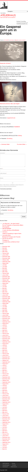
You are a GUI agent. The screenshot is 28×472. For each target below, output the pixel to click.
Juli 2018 (4, 345)
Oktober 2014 (5, 420)
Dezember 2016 (6, 377)
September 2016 (6, 382)
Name (1, 168)
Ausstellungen (6, 465)
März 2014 (4, 432)
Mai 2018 (4, 348)
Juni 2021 (4, 286)
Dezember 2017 (6, 357)
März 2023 (4, 251)
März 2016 (4, 392)
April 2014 (4, 430)
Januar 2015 (5, 415)
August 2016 (5, 383)
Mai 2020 (4, 308)
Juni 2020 (4, 306)
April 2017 (4, 370)
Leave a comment (22, 40)
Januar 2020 (5, 315)
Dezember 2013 (6, 437)
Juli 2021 (4, 285)
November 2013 (6, 439)
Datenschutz (14, 466)
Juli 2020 (4, 305)
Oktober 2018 (5, 340)
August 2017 (5, 363)
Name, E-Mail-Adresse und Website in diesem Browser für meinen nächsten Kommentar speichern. (12, 185)
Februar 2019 (5, 333)
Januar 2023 (5, 255)
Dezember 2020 (6, 296)
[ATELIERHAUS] (3, 10)
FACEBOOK (17, 126)
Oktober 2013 (5, 440)
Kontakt (14, 465)
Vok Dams (12, 40)
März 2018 (4, 352)
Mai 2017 (4, 368)
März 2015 (4, 412)
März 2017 (4, 372)
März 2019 (4, 332)
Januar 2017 (5, 375)
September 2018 (6, 342)
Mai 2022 (4, 268)
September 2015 (6, 402)
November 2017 (6, 358)
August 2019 (5, 323)
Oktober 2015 (5, 400)
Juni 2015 (4, 407)
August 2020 (5, 303)
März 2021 (4, 291)
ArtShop (20, 135)
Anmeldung (9, 138)
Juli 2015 (4, 405)
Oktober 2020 (5, 300)
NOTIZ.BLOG (6, 463)
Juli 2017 (4, 365)
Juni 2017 (4, 367)
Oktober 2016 (5, 380)
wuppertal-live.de (11, 118)
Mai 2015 (4, 409)
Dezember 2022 (6, 256)
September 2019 (6, 322)
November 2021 (6, 278)
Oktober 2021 (5, 280)
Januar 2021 (5, 295)
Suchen (2, 214)
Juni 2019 (4, 327)
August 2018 (5, 343)
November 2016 (6, 378)
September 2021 (6, 281)
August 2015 (5, 404)
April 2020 (4, 310)
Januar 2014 (5, 435)
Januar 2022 (5, 275)
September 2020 (6, 301)
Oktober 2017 (5, 360)
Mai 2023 (4, 248)
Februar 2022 (5, 273)
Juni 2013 (4, 447)
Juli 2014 (4, 425)
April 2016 (4, 390)
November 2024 (6, 246)
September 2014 (6, 422)
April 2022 (4, 270)
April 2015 (4, 410)
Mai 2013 (4, 449)
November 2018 (6, 338)
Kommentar (2, 153)
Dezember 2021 (6, 276)
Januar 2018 (5, 355)
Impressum (5, 466)
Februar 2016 (5, 393)
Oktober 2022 (5, 260)
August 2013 (5, 444)
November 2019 (6, 318)
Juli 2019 (4, 325)
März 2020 (4, 311)
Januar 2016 (5, 395)
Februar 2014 (5, 434)
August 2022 (5, 263)
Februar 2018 (5, 353)
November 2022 (6, 258)
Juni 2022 (4, 266)
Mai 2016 (4, 388)
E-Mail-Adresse (3, 173)
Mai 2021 (4, 288)
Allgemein (16, 40)
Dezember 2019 (6, 316)
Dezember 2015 (6, 397)
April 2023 (4, 250)
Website (1, 178)
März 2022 (4, 271)
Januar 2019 (5, 335)
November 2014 (6, 419)
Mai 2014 (4, 429)
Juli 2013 (4, 445)
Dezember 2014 (6, 417)
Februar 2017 (5, 373)
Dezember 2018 (6, 337)
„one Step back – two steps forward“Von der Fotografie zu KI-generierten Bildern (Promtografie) (12, 225)
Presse (13, 463)
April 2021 (4, 290)
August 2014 (5, 424)
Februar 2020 (5, 313)
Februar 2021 (5, 293)
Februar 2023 (5, 253)
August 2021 (5, 283)
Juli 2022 (4, 265)
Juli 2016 (4, 385)
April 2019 (4, 330)
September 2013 (6, 442)
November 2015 (6, 399)
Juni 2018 (4, 347)
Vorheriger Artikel (4, 144)
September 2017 (6, 362)
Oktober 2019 (5, 320)
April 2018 (4, 350)
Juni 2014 (4, 427)
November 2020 (6, 298)
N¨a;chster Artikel (22, 144)
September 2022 (6, 261)
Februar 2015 (5, 414)
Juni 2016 (4, 387)
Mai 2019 (4, 328)
